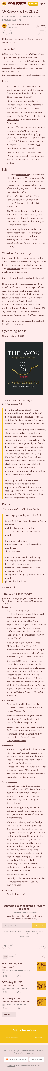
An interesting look (16, 229)
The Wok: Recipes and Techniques (17, 400)
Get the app (36, 1059)
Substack (11, 1065)
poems (18, 265)
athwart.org (16, 817)
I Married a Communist (26, 181)
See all (7, 1014)
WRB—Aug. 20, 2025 (12, 982)
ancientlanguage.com (17, 874)
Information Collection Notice (28, 934)
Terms (16, 1053)
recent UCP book (21, 131)
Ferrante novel (13, 268)
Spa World (15, 42)
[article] (24, 970)
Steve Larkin (17, 970)
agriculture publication (26, 727)
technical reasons (24, 68)
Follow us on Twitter (12, 54)
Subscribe (33, 3)
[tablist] (9, 956)
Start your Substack (17, 1059)
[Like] (4, 32)
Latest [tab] (11, 956)
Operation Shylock (32, 185)
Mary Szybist (33, 509)
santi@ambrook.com (16, 740)
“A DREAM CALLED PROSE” (13, 985)
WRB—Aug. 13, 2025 (12, 998)
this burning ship (34, 218)
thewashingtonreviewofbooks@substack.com (23, 75)
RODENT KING (15, 885)
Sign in (42, 3)
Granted (11, 587)
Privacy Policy (24, 936)
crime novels (24, 108)
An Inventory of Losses (23, 146)
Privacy (40, 1050)
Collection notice (27, 1053)
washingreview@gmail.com (27, 598)
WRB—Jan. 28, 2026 (12, 963)
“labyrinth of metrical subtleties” (16, 1001)
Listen (42, 26)
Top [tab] (5, 956)
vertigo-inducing (27, 134)
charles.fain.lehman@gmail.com (22, 722)
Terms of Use (36, 931)
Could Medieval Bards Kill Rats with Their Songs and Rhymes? (24, 95)
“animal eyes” (8, 967)
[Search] (43, 956)
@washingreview (8, 600)
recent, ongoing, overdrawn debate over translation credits (26, 159)
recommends (22, 174)
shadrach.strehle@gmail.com (20, 777)
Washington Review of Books (20, 24)
